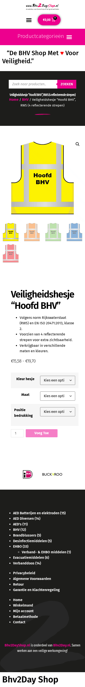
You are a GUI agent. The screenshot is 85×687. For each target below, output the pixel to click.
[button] (28, 19)
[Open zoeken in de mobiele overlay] (42, 84)
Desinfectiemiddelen (30, 541)
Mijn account (23, 611)
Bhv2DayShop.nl (17, 645)
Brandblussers (24, 535)
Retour (18, 584)
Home (14, 99)
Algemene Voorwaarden (32, 579)
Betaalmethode (25, 617)
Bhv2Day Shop (30, 679)
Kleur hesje (25, 379)
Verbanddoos (23, 563)
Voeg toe (41, 433)
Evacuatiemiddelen (28, 557)
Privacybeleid (24, 573)
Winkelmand (23, 605)
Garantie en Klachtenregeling (36, 590)
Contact (19, 622)
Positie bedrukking (23, 413)
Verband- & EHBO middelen (44, 552)
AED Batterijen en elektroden (36, 513)
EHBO (17, 546)
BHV (25, 99)
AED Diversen (23, 518)
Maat (25, 395)
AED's (17, 524)
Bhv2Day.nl (61, 645)
